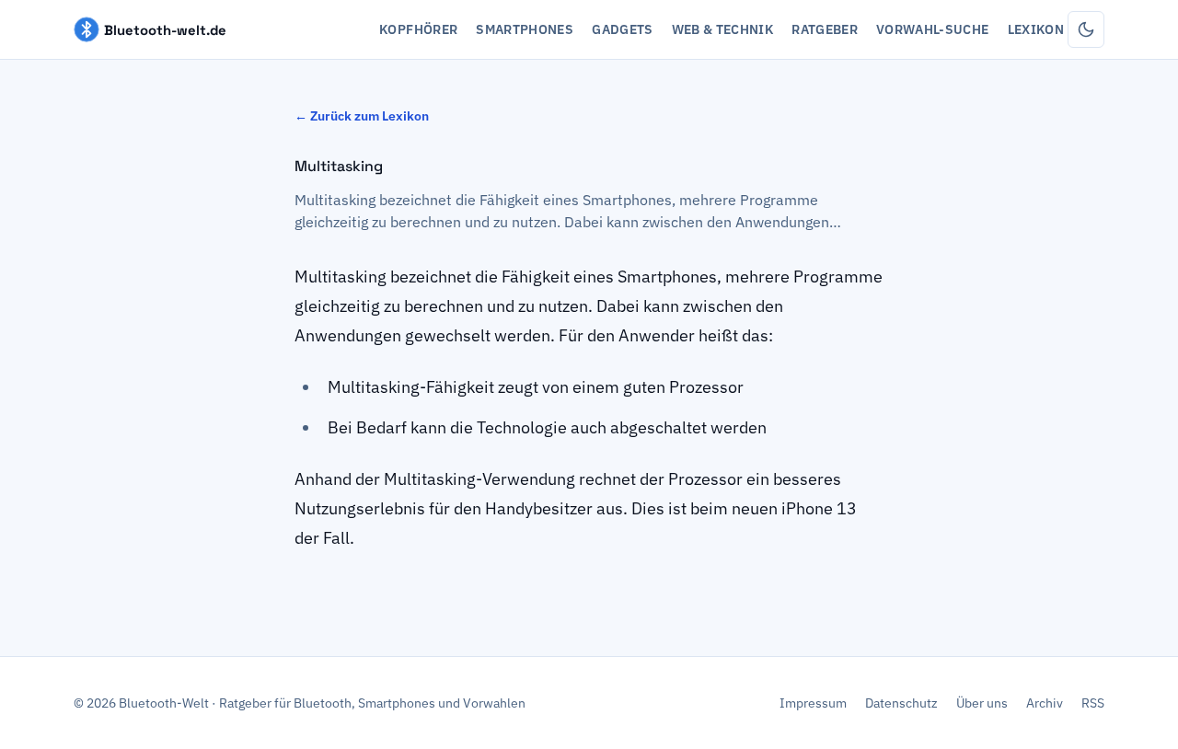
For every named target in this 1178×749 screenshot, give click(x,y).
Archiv (1044, 703)
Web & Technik (723, 29)
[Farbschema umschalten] (1086, 29)
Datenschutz (901, 703)
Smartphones (524, 29)
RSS (1092, 703)
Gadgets (622, 29)
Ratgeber (824, 29)
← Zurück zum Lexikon (361, 116)
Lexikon (1036, 29)
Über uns (982, 703)
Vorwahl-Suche (932, 29)
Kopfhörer (418, 29)
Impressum (813, 703)
